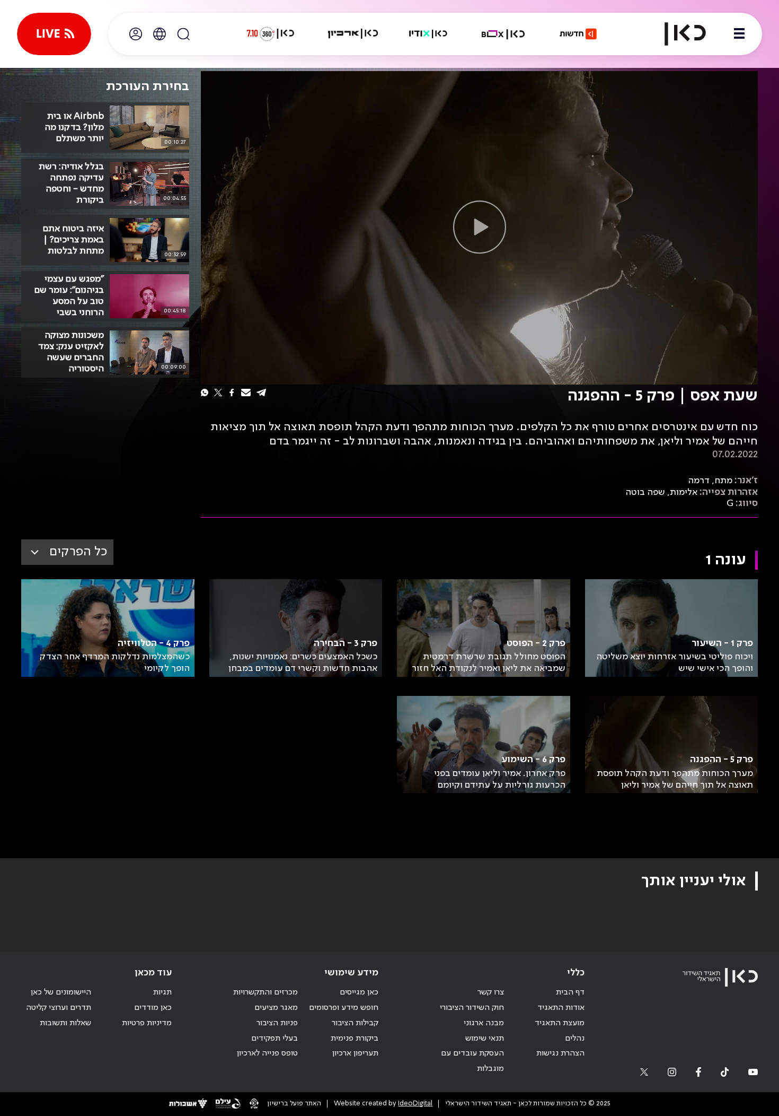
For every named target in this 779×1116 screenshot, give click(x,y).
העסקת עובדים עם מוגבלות (472, 1061)
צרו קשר (490, 992)
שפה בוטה (645, 492)
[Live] (54, 34)
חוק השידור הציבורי (472, 1008)
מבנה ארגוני (484, 1023)
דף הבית (570, 992)
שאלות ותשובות (65, 1023)
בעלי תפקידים (274, 1038)
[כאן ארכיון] (353, 34)
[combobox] (67, 552)
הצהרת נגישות (560, 1053)
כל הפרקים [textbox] (78, 552)
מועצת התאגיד (560, 1023)
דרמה (699, 480)
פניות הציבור (277, 1023)
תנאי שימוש (484, 1038)
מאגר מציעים (276, 1008)
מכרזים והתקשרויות (265, 992)
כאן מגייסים (359, 992)
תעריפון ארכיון (355, 1053)
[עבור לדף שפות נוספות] (159, 34)
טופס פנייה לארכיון (267, 1053)
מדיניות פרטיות (147, 1023)
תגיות (162, 992)
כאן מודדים (153, 1008)
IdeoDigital (415, 1103)
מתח (723, 480)
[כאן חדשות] (578, 34)
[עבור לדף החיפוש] (183, 34)
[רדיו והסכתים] (428, 34)
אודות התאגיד (561, 1008)
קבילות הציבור (355, 1023)
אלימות (683, 492)
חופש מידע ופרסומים (343, 1008)
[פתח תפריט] (739, 34)
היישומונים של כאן (61, 992)
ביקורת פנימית (354, 1038)
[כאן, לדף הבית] (676, 34)
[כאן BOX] (503, 34)
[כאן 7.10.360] (270, 34)
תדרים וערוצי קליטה (58, 1008)
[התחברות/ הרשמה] (135, 34)
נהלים (575, 1038)
